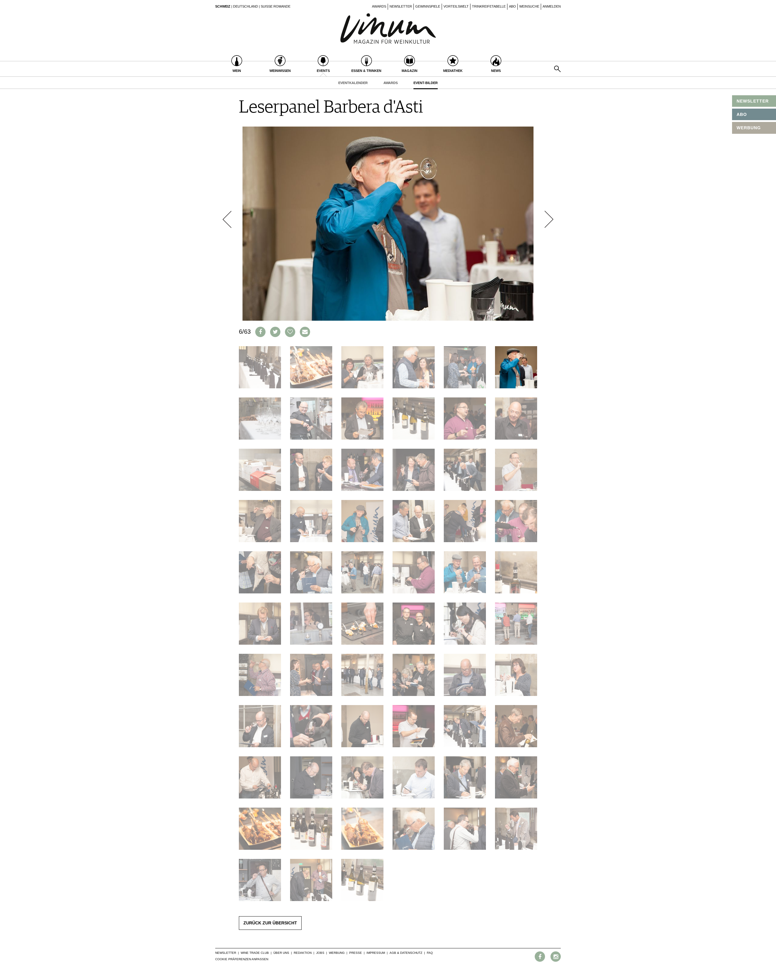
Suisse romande (275, 6)
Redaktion (303, 952)
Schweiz (222, 6)
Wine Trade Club (255, 952)
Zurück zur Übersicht (270, 922)
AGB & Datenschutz (406, 952)
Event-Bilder (425, 83)
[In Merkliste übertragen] (290, 332)
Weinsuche (529, 6)
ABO (742, 114)
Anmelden (552, 6)
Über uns (281, 952)
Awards (379, 6)
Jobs (320, 952)
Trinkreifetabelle (489, 6)
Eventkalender (353, 83)
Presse (355, 952)
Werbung (337, 952)
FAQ (430, 952)
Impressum (375, 952)
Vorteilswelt (456, 6)
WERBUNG (749, 127)
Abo (512, 6)
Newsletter (401, 6)
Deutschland (245, 6)
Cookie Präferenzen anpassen (241, 959)
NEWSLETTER (753, 101)
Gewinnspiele (427, 6)
